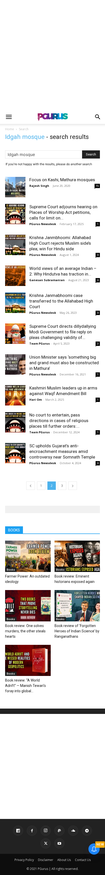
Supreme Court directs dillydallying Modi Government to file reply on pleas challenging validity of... (62, 332)
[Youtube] (59, 843)
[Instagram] (46, 831)
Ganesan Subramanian (47, 280)
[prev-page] (30, 485)
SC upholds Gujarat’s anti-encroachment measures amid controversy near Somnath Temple (62, 451)
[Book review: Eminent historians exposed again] (77, 556)
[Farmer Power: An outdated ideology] (28, 556)
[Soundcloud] (73, 831)
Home (9, 129)
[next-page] (72, 485)
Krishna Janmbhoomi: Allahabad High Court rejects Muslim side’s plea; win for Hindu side (60, 243)
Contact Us (83, 860)
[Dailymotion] (18, 831)
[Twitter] (46, 843)
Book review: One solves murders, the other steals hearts (25, 631)
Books (11, 569)
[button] (9, 117)
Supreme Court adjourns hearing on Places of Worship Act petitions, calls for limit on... (63, 212)
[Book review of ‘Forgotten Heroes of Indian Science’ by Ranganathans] (77, 605)
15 (97, 186)
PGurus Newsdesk (42, 224)
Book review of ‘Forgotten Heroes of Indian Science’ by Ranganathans (77, 631)
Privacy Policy (24, 860)
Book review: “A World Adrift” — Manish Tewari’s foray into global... (25, 685)
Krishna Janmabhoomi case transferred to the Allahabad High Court (61, 301)
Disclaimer (45, 860)
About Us (64, 860)
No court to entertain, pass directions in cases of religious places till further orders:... (58, 420)
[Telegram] (87, 831)
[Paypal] (59, 831)
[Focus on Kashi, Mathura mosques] (15, 187)
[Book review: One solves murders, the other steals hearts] (28, 605)
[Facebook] (32, 831)
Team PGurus (39, 343)
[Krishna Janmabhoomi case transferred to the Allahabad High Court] (15, 303)
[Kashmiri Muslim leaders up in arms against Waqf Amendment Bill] (15, 395)
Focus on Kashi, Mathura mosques (62, 179)
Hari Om (35, 399)
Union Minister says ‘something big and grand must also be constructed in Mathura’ (64, 363)
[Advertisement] (52, 55)
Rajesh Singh (39, 186)
